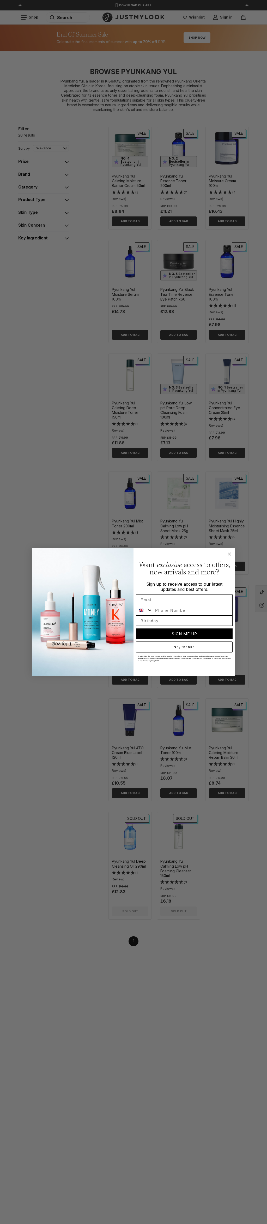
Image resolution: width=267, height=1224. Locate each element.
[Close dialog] (229, 554)
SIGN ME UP (184, 633)
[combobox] (144, 610)
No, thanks (184, 647)
